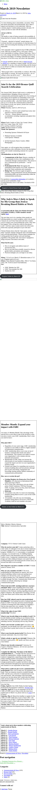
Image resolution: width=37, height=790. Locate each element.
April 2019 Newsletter (7, 763)
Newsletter (25, 753)
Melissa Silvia (13, 749)
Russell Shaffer (12, 732)
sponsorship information (18, 179)
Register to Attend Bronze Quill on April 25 (15, 188)
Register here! (29, 687)
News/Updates (8, 773)
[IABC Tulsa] (4, 1)
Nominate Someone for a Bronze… (11, 761)
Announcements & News (13, 753)
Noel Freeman (13, 737)
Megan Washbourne (15, 745)
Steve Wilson (13, 742)
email (30, 692)
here (7, 214)
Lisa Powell (12, 735)
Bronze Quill (8, 772)
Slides (5, 777)
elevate (5, 61)
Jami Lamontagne (13, 734)
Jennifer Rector (12, 730)
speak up (5, 63)
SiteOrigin (4, 789)
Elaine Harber (13, 750)
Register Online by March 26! (11, 276)
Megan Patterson (14, 739)
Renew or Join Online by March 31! (13, 506)
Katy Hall (12, 740)
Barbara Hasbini (14, 744)
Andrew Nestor (13, 747)
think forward (28, 61)
